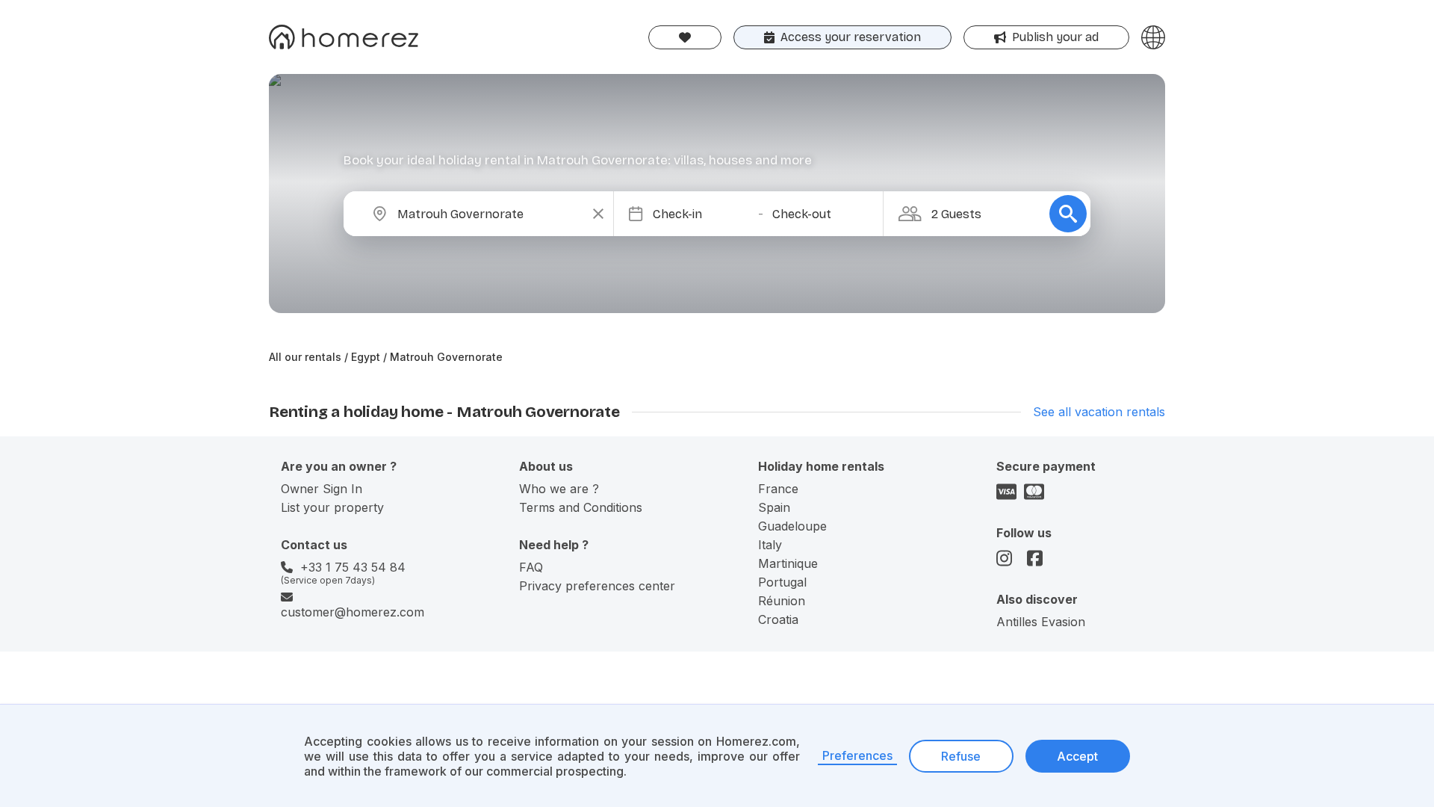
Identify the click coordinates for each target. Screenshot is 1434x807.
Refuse (961, 756)
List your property (332, 507)
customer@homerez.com (352, 612)
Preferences (857, 755)
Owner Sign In (321, 488)
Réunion (781, 600)
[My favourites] (684, 37)
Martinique (788, 563)
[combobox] (490, 213)
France (778, 488)
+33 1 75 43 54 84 (353, 567)
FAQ (531, 567)
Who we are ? (559, 488)
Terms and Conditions (580, 507)
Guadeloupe (792, 526)
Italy (770, 544)
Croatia (778, 619)
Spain (774, 507)
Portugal (782, 582)
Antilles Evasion (1040, 621)
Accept (1077, 756)
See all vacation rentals (1099, 411)
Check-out (801, 214)
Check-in (677, 214)
